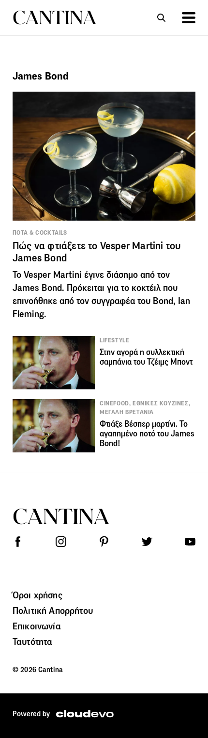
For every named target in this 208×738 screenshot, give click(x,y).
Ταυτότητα (32, 641)
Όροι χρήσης (37, 595)
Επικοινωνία (37, 626)
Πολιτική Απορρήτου (53, 610)
